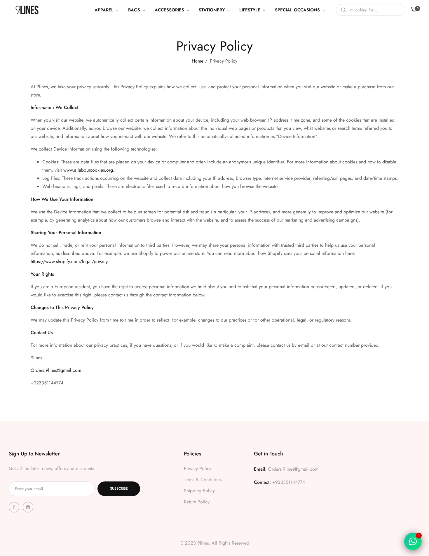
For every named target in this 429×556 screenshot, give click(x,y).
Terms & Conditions (203, 479)
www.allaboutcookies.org (88, 170)
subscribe (119, 488)
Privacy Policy (197, 468)
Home (197, 61)
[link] (107, 10)
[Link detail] (15, 507)
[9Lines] (27, 10)
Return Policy (197, 501)
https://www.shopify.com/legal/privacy (69, 261)
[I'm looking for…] (342, 10)
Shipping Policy (199, 490)
